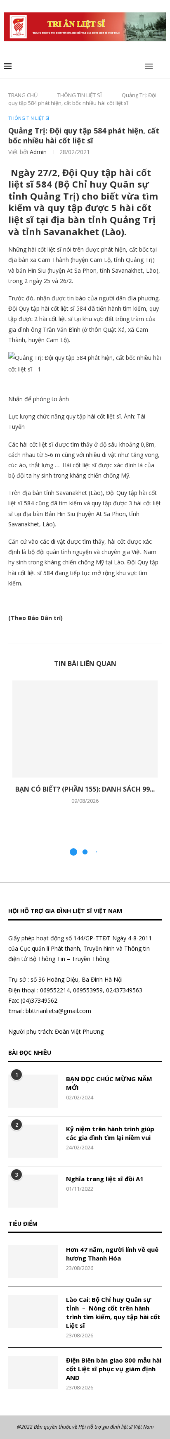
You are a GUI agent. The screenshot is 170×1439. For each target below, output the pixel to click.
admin (38, 152)
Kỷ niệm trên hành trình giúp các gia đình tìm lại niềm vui (110, 1133)
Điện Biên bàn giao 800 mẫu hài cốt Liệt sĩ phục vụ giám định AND (113, 1369)
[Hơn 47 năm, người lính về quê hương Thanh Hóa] (33, 1261)
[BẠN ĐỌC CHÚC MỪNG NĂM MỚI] (33, 1091)
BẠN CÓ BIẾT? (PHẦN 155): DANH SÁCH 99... (85, 789)
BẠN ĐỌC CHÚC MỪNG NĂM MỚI (109, 1083)
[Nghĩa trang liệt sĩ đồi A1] (33, 1191)
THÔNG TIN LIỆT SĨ (79, 95)
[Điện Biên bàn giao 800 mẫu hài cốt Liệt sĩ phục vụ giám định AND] (33, 1372)
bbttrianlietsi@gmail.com (58, 1011)
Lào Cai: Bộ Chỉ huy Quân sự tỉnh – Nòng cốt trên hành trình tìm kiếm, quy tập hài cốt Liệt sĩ (113, 1312)
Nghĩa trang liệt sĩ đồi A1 (105, 1179)
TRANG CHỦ (23, 95)
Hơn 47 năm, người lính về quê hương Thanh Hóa (112, 1253)
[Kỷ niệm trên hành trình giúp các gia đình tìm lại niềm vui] (33, 1141)
